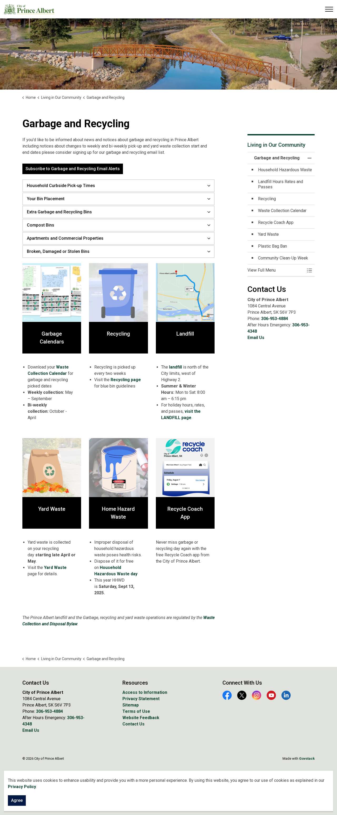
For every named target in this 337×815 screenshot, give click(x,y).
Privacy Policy (22, 786)
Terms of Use (136, 711)
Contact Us (133, 723)
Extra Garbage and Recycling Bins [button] (59, 211)
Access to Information (144, 692)
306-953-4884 (274, 318)
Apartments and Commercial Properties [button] (65, 238)
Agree (17, 800)
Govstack (307, 758)
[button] (275, 270)
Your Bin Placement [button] (46, 198)
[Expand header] (329, 9)
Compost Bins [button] (40, 225)
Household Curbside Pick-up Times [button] (61, 185)
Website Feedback (140, 717)
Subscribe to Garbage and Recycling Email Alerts (73, 168)
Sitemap (130, 705)
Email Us (255, 337)
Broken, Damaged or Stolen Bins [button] (58, 251)
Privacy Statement (141, 698)
